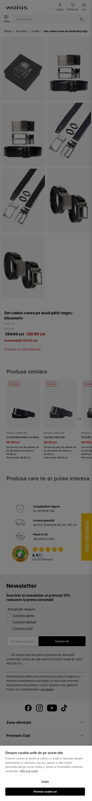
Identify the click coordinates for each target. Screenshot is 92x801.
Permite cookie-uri (45, 791)
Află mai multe (29, 771)
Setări (45, 781)
